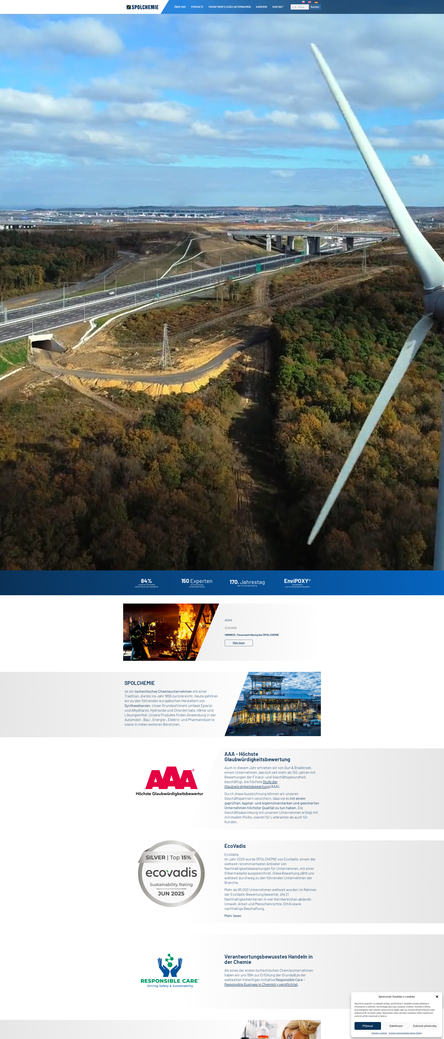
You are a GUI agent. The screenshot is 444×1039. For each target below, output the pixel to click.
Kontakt (277, 6)
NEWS (228, 618)
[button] (437, 996)
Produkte (197, 6)
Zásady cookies (379, 1033)
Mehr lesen (232, 915)
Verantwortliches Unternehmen (229, 6)
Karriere (261, 6)
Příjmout (367, 1026)
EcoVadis (291, 859)
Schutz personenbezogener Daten (405, 1033)
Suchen (315, 6)
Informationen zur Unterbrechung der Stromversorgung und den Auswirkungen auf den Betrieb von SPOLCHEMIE (265, 635)
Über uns (180, 6)
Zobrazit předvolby (425, 1026)
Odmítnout (396, 1026)
